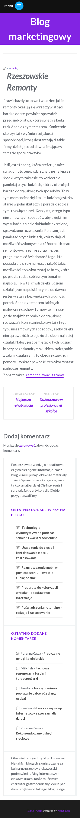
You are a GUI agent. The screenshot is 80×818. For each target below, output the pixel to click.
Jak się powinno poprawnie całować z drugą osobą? (36, 693)
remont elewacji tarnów (45, 375)
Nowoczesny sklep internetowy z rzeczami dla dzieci (39, 713)
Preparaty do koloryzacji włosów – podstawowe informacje (37, 592)
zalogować (27, 445)
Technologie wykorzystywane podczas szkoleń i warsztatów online (37, 533)
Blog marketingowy (40, 28)
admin (13, 68)
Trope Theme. (35, 810)
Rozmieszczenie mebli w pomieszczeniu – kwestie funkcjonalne (37, 573)
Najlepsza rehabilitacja (24, 399)
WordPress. (63, 810)
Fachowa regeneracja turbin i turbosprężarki (32, 673)
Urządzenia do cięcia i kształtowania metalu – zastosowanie (35, 553)
